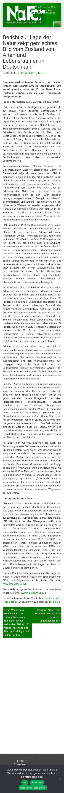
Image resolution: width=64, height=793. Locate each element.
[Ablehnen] (59, 779)
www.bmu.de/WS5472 (33, 592)
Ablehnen (37, 782)
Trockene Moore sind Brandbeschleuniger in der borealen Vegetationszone (47, 615)
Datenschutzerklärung (33, 787)
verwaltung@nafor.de (44, 13)
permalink (54, 601)
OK (24, 782)
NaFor (41, 73)
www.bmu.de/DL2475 (15, 583)
